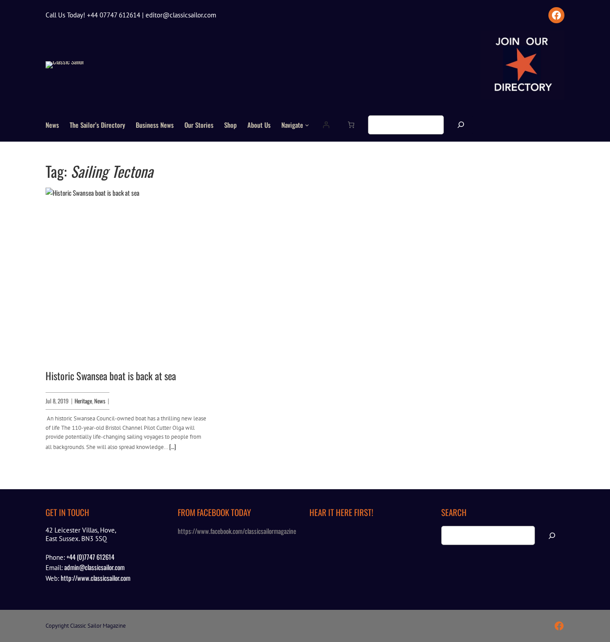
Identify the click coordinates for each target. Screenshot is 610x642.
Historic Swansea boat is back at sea (111, 376)
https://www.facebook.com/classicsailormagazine (237, 531)
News (99, 400)
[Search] (460, 124)
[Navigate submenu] (307, 125)
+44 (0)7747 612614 (90, 557)
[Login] (326, 125)
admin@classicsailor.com (94, 567)
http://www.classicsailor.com (95, 578)
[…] (172, 446)
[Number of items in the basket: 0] (351, 125)
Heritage (83, 400)
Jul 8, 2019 (57, 400)
